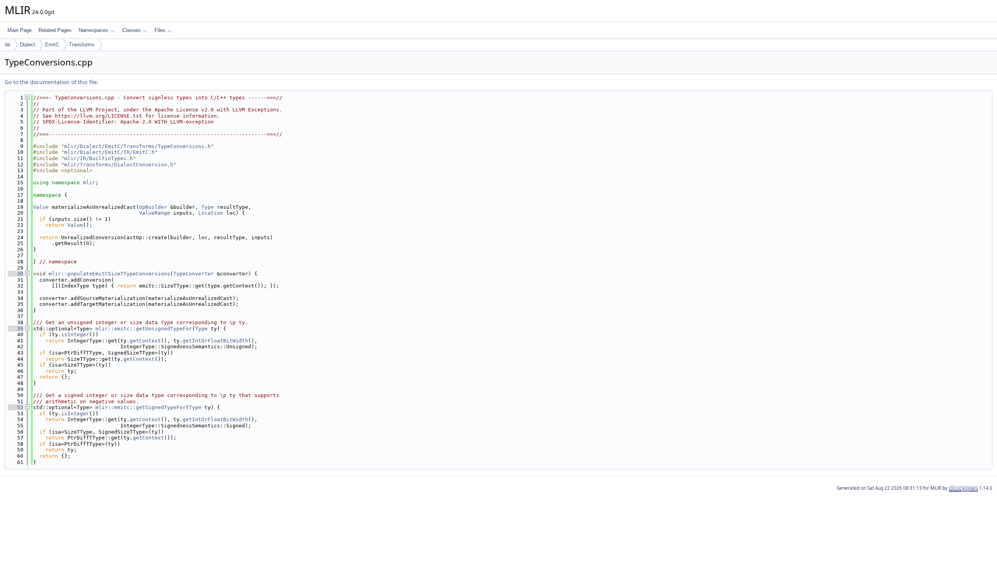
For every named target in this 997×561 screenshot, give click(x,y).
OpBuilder (153, 207)
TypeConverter (193, 274)
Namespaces (93, 30)
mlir (89, 182)
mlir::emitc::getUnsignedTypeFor (143, 329)
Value (41, 207)
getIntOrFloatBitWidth (215, 341)
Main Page (19, 30)
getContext (145, 341)
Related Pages (55, 30)
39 (15, 329)
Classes (131, 30)
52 (15, 407)
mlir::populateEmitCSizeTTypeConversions (109, 274)
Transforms (82, 45)
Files (160, 30)
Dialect (27, 45)
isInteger (75, 334)
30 (15, 274)
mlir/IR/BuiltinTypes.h (98, 158)
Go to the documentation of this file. (52, 82)
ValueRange (154, 213)
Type (207, 207)
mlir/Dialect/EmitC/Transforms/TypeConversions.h (137, 146)
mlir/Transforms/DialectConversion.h (118, 165)
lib (7, 45)
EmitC (52, 45)
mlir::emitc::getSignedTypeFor (140, 407)
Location (210, 213)
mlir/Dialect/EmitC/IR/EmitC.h (109, 152)
